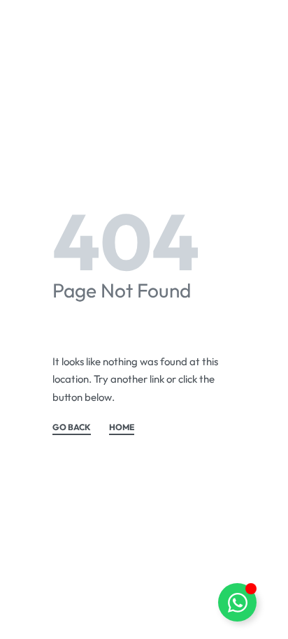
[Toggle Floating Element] (237, 602)
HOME (121, 427)
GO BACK (71, 427)
